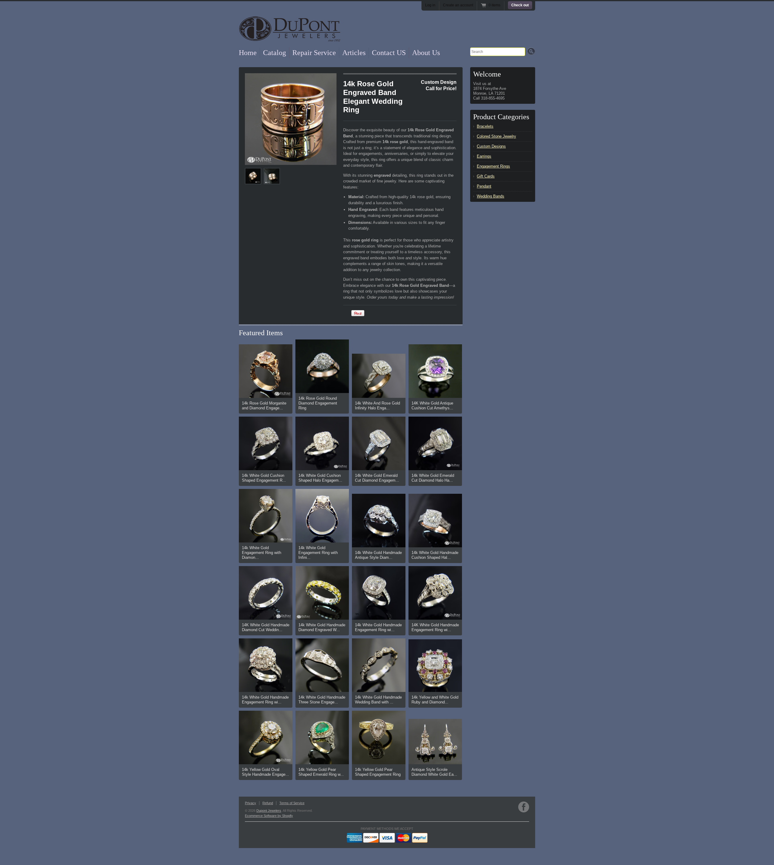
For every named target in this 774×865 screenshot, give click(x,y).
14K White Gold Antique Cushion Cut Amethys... (432, 405)
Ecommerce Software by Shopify (269, 815)
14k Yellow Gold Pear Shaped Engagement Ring (378, 772)
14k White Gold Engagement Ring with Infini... (318, 553)
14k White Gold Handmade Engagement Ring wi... (378, 627)
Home (248, 53)
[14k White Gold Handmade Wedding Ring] (378, 665)
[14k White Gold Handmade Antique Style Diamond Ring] (378, 520)
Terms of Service (291, 803)
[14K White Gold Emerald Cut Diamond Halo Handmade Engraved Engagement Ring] (435, 443)
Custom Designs (491, 146)
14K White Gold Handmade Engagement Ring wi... (435, 627)
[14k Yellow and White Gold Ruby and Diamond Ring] (435, 665)
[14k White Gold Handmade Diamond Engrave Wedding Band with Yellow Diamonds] (322, 593)
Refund (267, 803)
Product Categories (501, 117)
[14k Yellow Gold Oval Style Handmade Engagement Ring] (265, 737)
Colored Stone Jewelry (496, 136)
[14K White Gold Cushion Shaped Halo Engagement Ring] (322, 443)
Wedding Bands (490, 196)
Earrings (484, 156)
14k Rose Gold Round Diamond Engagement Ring (317, 403)
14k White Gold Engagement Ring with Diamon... (261, 553)
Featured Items (261, 333)
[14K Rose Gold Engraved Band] (291, 119)
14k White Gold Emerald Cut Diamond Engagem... (377, 478)
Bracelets (485, 126)
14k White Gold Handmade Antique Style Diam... (378, 555)
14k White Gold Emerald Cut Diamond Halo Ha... (432, 478)
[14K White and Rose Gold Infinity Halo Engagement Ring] (378, 376)
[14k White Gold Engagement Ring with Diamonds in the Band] (265, 515)
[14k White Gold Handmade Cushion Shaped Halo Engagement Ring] (435, 520)
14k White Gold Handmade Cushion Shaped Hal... (434, 555)
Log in (430, 5)
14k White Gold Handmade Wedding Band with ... (378, 699)
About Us (426, 53)
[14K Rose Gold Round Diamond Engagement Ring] (322, 366)
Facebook (523, 806)
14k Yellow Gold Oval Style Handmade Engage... (265, 772)
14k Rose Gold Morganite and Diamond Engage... (264, 405)
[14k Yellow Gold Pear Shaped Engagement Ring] (378, 737)
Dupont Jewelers (268, 810)
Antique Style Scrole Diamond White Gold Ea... (434, 772)
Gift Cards (486, 176)
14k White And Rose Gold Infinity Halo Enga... (377, 405)
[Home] (289, 34)
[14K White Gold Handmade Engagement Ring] (435, 593)
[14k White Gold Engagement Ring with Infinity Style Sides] (322, 515)
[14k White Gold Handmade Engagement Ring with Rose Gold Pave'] (265, 665)
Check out (520, 5)
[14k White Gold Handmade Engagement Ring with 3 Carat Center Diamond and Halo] (378, 593)
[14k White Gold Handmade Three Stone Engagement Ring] (322, 665)
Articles (354, 53)
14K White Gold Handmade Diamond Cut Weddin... (265, 627)
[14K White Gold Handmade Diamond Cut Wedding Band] (265, 593)
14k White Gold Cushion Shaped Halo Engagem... (320, 478)
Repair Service (314, 53)
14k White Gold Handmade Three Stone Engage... (321, 699)
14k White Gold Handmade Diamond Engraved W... (321, 627)
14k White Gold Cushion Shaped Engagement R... (264, 478)
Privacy (250, 803)
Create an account (458, 5)
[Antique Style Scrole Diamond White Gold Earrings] (435, 741)
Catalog (274, 53)
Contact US (389, 53)
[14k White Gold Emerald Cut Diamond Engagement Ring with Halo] (378, 443)
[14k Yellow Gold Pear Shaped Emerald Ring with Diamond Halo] (322, 737)
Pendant (484, 186)
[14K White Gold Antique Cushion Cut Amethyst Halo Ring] (435, 371)
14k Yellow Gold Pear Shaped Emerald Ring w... (321, 772)
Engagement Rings (493, 166)
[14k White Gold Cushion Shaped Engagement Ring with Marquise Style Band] (265, 443)
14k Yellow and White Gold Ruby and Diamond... (434, 699)
